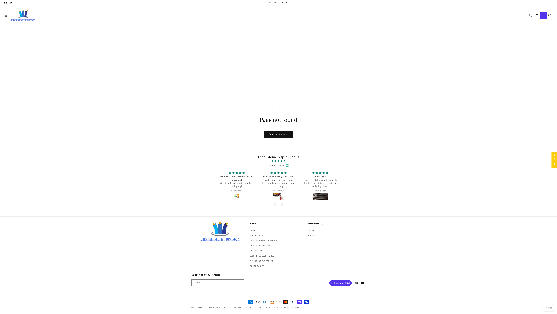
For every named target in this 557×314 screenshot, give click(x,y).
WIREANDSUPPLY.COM (205, 307)
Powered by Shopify (221, 307)
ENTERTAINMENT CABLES (261, 261)
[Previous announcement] (170, 3)
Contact (312, 235)
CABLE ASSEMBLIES (259, 250)
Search (311, 230)
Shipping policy (298, 307)
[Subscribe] (240, 282)
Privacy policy (237, 307)
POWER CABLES (257, 266)
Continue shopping (278, 134)
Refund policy (250, 307)
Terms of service (265, 307)
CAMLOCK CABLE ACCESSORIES (264, 240)
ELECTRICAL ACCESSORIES (262, 256)
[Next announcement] (387, 3)
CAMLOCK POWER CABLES (262, 245)
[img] (278, 161)
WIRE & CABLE (256, 235)
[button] (6, 15)
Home (252, 230)
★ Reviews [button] (554, 159)
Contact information (281, 307)
